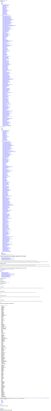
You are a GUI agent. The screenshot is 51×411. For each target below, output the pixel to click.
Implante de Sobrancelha (5, 62)
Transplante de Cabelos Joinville (6, 104)
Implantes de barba (4, 133)
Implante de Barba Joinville (5, 51)
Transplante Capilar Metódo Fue (6, 40)
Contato (2, 15)
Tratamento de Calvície (5, 117)
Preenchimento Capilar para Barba (6, 75)
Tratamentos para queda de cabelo (6, 140)
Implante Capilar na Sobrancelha (6, 60)
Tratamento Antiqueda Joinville (5, 122)
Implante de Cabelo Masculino (5, 57)
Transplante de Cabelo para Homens (6, 102)
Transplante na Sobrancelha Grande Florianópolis (7, 92)
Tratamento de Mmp (4, 109)
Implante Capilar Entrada (5, 169)
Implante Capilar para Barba (5, 49)
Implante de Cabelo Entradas (5, 46)
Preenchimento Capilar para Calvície (6, 76)
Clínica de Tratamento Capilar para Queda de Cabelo (7, 22)
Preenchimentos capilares (5, 135)
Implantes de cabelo (4, 8)
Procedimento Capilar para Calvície (6, 77)
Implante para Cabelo (5, 185)
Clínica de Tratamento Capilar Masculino (6, 21)
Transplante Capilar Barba (5, 82)
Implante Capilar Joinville (5, 159)
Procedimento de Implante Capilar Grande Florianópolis (8, 78)
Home (2, 2)
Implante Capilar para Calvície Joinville (6, 45)
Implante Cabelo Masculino (5, 54)
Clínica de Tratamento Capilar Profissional (6, 23)
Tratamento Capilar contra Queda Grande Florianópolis (8, 236)
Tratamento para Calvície (5, 120)
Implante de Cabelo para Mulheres (6, 184)
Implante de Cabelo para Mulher (6, 58)
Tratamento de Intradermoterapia (6, 234)
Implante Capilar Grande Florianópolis (6, 33)
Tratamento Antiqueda (5, 246)
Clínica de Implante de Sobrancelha (6, 16)
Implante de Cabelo (4, 55)
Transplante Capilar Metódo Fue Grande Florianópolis (8, 166)
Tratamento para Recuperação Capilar (6, 114)
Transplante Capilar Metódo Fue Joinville (6, 41)
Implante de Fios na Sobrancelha (6, 61)
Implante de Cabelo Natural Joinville (6, 70)
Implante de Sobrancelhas (5, 191)
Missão (2, 3)
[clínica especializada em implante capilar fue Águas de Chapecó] (7, 259)
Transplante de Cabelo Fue (5, 42)
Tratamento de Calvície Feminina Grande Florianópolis (8, 118)
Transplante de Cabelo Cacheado (6, 99)
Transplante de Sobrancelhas (5, 90)
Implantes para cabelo (5, 9)
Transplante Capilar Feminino (5, 219)
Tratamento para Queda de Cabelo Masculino (7, 251)
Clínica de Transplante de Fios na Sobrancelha (7, 17)
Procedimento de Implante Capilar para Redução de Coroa (8, 79)
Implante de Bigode (4, 52)
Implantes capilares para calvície (6, 7)
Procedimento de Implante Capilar (6, 203)
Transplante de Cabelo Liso (5, 101)
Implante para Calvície (5, 47)
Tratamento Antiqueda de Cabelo (6, 121)
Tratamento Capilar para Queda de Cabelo (6, 107)
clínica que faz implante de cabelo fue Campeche (6, 274)
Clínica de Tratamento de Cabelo (6, 24)
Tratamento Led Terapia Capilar (6, 245)
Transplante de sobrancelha (5, 11)
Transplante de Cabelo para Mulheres (6, 228)
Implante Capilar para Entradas (5, 35)
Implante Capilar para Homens (5, 193)
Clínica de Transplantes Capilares (6, 30)
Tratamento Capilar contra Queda (6, 110)
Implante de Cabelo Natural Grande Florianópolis (7, 195)
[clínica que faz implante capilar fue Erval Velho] (6, 257)
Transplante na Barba (5, 87)
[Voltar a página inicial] (2, 1)
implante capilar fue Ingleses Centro (4, 272)
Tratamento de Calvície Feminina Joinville (6, 244)
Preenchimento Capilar (5, 71)
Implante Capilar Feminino (5, 158)
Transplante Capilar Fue (5, 39)
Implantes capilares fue (5, 132)
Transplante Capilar (4, 93)
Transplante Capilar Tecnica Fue (6, 167)
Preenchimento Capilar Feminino (6, 72)
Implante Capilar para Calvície (5, 44)
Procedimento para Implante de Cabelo (6, 81)
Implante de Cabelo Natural (5, 69)
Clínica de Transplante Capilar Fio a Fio (6, 27)
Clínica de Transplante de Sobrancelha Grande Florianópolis (8, 19)
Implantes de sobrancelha (5, 134)
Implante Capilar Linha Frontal (5, 192)
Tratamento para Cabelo (5, 235)
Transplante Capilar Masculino (5, 96)
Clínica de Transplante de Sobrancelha (6, 143)
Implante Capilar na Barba (5, 174)
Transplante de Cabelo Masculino (6, 227)
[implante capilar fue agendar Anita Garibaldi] (5, 258)
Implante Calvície (4, 168)
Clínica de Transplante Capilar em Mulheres (7, 152)
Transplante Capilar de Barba (5, 83)
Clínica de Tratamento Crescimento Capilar (7, 149)
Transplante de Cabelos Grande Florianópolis (7, 229)
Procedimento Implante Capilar (5, 80)
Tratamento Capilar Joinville (5, 106)
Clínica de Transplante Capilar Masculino (6, 29)
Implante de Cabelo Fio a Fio (5, 36)
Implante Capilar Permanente (5, 68)
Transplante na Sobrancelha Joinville (6, 218)
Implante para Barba (4, 53)
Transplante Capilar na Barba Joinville (6, 210)
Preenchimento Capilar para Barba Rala (6, 201)
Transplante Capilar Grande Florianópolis (6, 95)
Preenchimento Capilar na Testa (5, 200)
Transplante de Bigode (5, 212)
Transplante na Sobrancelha (5, 217)
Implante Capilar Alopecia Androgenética (6, 43)
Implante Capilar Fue (5, 37)
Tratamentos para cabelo (5, 13)
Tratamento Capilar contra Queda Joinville (6, 111)
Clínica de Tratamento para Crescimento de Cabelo (7, 150)
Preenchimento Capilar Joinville (6, 73)
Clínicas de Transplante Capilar (5, 157)
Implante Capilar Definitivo (5, 66)
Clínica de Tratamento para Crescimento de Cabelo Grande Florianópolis (9, 25)
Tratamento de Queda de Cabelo (6, 123)
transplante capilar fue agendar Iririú (4, 273)
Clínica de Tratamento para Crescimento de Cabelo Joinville (8, 151)
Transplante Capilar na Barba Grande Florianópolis (7, 84)
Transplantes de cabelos (5, 12)
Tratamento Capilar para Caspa (5, 237)
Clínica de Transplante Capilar (5, 26)
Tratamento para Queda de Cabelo (6, 124)
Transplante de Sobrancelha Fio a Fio (6, 89)
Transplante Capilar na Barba (5, 209)
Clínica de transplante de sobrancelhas (6, 4)
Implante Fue (4, 38)
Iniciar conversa (1, 409)
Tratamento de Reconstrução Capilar (6, 113)
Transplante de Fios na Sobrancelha (6, 88)
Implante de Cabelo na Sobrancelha (6, 186)
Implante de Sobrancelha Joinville (6, 64)
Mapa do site (2, 402)
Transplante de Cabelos (5, 103)
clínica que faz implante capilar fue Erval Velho (5, 276)
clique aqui (7, 269)
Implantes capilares (4, 6)
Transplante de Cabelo (5, 97)
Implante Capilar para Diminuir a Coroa (6, 160)
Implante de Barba (4, 50)
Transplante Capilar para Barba (5, 85)
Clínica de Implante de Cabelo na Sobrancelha (7, 141)
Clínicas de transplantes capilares (6, 5)
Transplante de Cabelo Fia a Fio (6, 226)
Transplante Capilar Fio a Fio (5, 94)
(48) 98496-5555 (4, 269)
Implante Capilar (4, 32)
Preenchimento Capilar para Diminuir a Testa (7, 202)
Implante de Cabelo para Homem (6, 183)
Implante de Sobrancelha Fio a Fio (6, 63)
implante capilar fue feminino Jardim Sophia (5, 275)
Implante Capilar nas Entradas (5, 34)
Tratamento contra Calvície (5, 116)
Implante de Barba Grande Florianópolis (6, 176)
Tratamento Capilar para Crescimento (6, 112)
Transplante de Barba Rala (5, 86)
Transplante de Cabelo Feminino (6, 100)
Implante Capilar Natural (5, 67)
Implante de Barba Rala (5, 177)
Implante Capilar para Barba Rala (6, 175)
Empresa (2, 400)
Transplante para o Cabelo (5, 98)
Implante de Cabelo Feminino (5, 194)
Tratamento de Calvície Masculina (6, 119)
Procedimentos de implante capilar (6, 10)
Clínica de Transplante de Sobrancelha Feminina (7, 18)
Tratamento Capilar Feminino (5, 105)
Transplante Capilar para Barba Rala (6, 211)
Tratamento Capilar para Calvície (6, 115)
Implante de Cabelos (4, 59)
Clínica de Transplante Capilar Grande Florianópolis (7, 28)
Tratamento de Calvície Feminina (6, 243)
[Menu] (0, 127)
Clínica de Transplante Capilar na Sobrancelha (7, 142)
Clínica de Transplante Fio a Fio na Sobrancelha (7, 20)
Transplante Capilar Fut (5, 220)
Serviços (2, 401)
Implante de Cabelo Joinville (5, 56)
